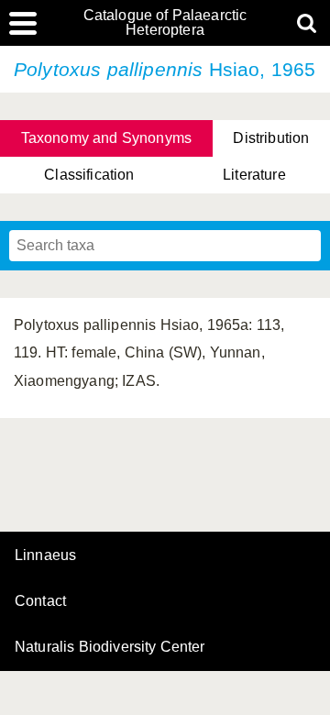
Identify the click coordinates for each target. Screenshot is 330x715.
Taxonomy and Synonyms (106, 138)
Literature (254, 174)
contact (40, 601)
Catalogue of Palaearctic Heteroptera (165, 23)
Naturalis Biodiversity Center (110, 647)
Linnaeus (45, 555)
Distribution (271, 138)
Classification (89, 174)
